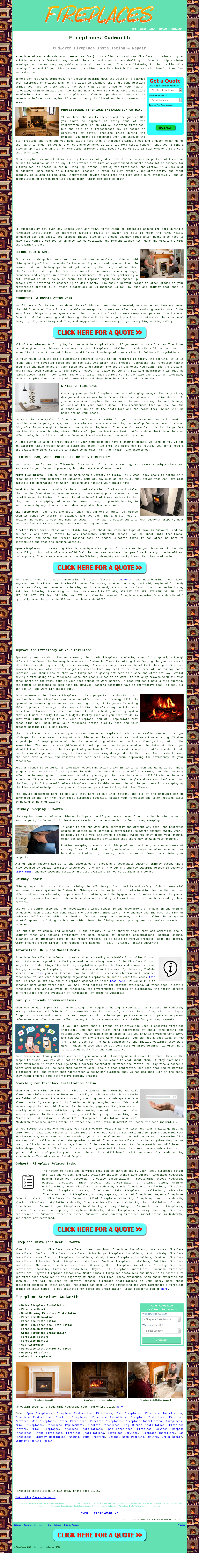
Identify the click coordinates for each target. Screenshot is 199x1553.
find (28, 1249)
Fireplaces (104, 1413)
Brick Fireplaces (29, 1425)
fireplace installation (33, 233)
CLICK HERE (23, 871)
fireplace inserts (73, 1190)
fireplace (89, 579)
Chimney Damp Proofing (87, 1437)
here (164, 1289)
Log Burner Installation (144, 1425)
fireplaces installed (38, 1277)
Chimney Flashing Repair (33, 1441)
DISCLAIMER (176, 29)
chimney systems (43, 890)
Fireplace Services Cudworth (46, 1297)
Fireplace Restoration (74, 1413)
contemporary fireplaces (68, 1210)
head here (117, 981)
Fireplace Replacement (65, 1425)
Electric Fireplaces (72, 1417)
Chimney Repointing (50, 1437)
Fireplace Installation (163, 1413)
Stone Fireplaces (73, 1421)
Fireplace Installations (83, 1429)
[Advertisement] (99, 204)
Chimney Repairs (71, 1525)
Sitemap (17, 1525)
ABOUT (152, 29)
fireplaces (129, 167)
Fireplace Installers (109, 1417)
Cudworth (125, 579)
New (49, 1525)
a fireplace (175, 1285)
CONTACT (163, 29)
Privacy (181, 1525)
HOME (134, 29)
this (39, 973)
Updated (57, 1525)
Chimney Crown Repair (165, 1437)
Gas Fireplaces (129, 1413)
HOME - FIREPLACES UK (99, 1512)
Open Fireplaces (39, 1413)
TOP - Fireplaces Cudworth (35, 1497)
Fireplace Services (152, 1429)
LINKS (143, 29)
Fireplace (127, 595)
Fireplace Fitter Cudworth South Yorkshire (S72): (55, 56)
